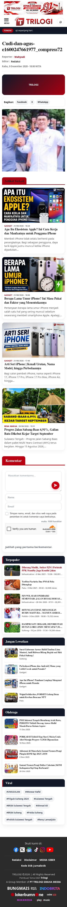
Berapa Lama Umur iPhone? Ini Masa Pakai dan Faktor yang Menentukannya (33, 300)
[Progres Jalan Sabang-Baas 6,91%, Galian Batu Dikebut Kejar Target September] (33, 405)
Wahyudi (19, 56)
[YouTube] (49, 850)
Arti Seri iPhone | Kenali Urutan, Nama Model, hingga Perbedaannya (29, 366)
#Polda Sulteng (35, 812)
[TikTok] (36, 850)
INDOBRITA (50, 888)
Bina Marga (10, 426)
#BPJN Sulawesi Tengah (19, 805)
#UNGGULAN (13, 791)
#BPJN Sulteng (14, 812)
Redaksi (16, 859)
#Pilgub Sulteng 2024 (18, 798)
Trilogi (44, 877)
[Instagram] (42, 850)
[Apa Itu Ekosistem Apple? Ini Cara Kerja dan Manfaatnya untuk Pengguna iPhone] (33, 205)
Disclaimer (30, 859)
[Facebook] (16, 850)
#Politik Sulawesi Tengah (19, 819)
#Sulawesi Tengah (43, 798)
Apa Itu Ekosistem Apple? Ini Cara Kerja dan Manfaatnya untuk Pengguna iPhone (31, 231)
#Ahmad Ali (42, 805)
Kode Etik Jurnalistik (33, 865)
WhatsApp (43, 102)
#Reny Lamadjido (46, 819)
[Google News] (29, 850)
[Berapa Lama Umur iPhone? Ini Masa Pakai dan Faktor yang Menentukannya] (33, 274)
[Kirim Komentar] (55, 485)
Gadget (8, 226)
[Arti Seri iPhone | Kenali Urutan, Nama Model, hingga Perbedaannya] (33, 340)
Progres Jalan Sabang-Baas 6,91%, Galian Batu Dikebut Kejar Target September (31, 431)
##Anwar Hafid (33, 791)
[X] (22, 850)
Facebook (22, 102)
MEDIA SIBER (47, 859)
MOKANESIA (24, 900)
